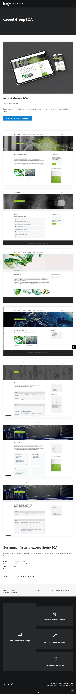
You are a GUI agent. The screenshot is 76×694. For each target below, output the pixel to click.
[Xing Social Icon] (12, 685)
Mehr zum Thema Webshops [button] (54, 665)
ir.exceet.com (18, 569)
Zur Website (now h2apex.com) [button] (17, 118)
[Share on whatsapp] (26, 576)
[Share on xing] (31, 576)
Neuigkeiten (69, 686)
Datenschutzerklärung (52, 686)
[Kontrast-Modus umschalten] (38, 692)
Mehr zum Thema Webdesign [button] (20, 641)
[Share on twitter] (16, 576)
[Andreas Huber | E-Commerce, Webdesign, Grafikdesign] (13, 4)
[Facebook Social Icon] (4, 685)
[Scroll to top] (72, 690)
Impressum (62, 686)
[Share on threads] (19, 576)
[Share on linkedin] (23, 576)
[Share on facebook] (14, 576)
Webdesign (8, 24)
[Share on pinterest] (21, 576)
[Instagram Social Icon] (15, 685)
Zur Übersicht (38, 590)
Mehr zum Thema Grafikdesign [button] (54, 642)
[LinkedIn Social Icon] (8, 685)
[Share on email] (33, 576)
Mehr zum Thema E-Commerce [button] (54, 619)
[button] (71, 3)
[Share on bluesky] (28, 576)
